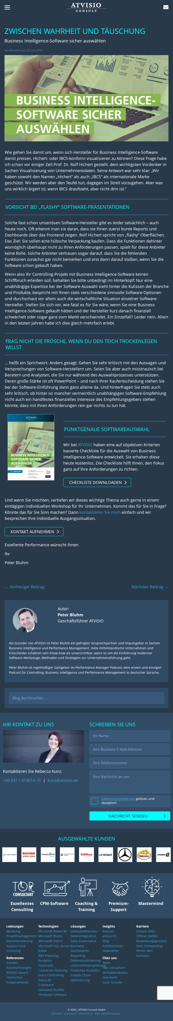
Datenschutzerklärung (118, 799)
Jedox (42, 951)
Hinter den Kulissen (144, 953)
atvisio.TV (109, 936)
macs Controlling (51, 975)
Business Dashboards (80, 948)
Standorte (109, 977)
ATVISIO (85, 444)
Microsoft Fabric (50, 941)
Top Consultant (113, 967)
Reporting (78, 955)
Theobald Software (52, 995)
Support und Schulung (15, 948)
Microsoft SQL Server (54, 946)
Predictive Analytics (85, 970)
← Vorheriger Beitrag (24, 586)
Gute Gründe (112, 982)
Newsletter (110, 951)
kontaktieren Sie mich (100, 512)
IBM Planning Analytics (48, 958)
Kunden (12, 962)
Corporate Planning (53, 970)
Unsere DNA (145, 931)
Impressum (70, 1013)
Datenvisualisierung (86, 960)
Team (106, 962)
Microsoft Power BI (52, 931)
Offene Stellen (147, 936)
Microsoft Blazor (50, 936)
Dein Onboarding (149, 946)
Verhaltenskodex (114, 972)
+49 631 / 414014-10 (22, 780)
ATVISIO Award (17, 972)
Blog (105, 941)
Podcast (108, 931)
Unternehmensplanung (87, 965)
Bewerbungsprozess (150, 941)
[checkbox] (129, 801)
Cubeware (46, 985)
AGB (97, 1013)
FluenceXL (45, 965)
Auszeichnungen (19, 967)
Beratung (13, 931)
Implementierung (19, 941)
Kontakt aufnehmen (32, 531)
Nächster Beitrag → (150, 586)
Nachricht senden (128, 816)
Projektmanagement (21, 936)
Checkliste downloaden (95, 482)
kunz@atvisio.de (63, 780)
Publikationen (112, 946)
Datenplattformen (84, 931)
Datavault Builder (51, 990)
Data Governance (83, 941)
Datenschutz (86, 1013)
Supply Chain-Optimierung (81, 977)
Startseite (56, 1013)
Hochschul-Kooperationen (17, 979)
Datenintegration (83, 936)
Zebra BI (44, 980)
